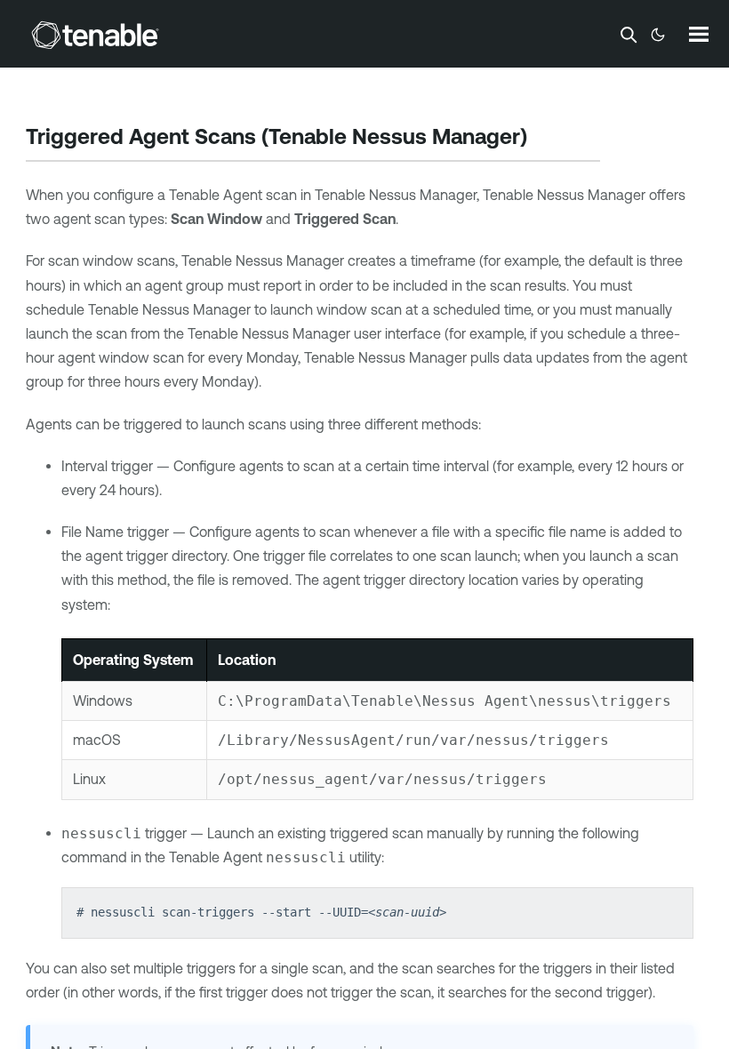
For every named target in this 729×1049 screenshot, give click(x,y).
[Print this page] (542, 138)
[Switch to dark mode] (658, 34)
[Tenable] (95, 35)
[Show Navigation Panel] (698, 33)
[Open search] (628, 34)
